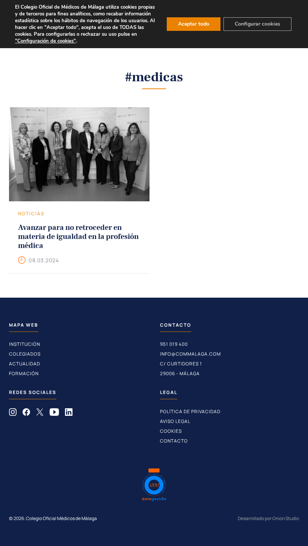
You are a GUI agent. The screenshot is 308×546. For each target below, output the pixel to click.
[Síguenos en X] (40, 413)
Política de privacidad (190, 411)
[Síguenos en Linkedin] (68, 413)
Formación (24, 373)
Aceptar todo (193, 23)
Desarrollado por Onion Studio (268, 518)
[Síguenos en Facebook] (26, 413)
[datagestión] (154, 485)
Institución (24, 344)
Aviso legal (175, 421)
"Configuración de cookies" (45, 41)
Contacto (174, 441)
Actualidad (24, 363)
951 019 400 (174, 344)
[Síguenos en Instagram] (13, 413)
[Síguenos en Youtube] (54, 413)
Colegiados (25, 354)
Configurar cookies (257, 23)
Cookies (171, 431)
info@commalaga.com (190, 354)
